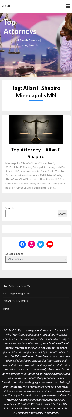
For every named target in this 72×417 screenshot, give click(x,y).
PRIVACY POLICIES (15, 301)
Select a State (14, 253)
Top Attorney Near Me (17, 286)
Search (9, 208)
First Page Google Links (17, 293)
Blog (6, 308)
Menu (7, 6)
